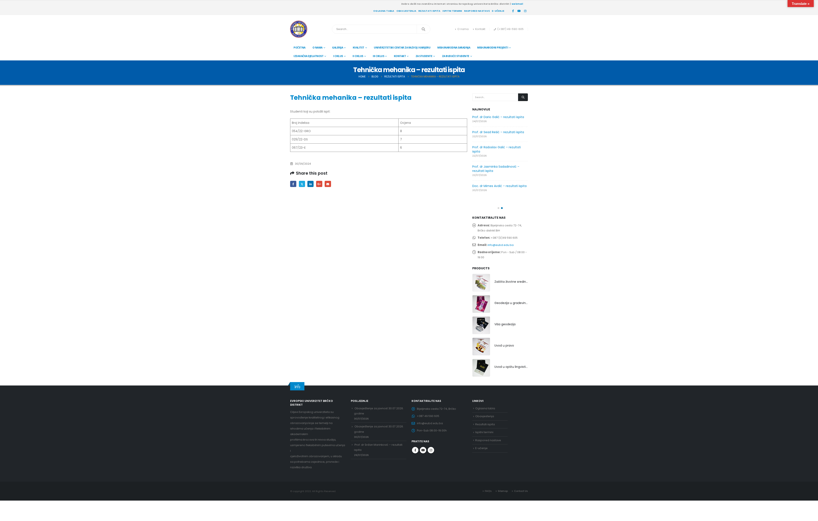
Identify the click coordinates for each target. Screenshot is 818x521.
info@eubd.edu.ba (501, 245)
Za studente (424, 56)
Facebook (293, 184)
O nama (463, 29)
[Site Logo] (298, 29)
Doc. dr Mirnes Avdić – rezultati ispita (499, 186)
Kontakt (480, 29)
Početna (299, 47)
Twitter (302, 184)
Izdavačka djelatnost (308, 56)
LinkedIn (310, 184)
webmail (517, 4)
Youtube (423, 450)
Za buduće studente (455, 56)
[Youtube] (519, 11)
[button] (498, 208)
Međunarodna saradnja (453, 47)
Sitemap (503, 491)
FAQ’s (488, 491)
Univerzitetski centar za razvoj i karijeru (402, 47)
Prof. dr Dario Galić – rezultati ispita (498, 117)
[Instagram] (525, 11)
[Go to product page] (481, 283)
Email (328, 184)
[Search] (423, 29)
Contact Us (521, 491)
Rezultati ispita (429, 11)
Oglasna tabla (383, 11)
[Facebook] (513, 11)
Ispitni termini (452, 11)
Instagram (431, 450)
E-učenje (498, 11)
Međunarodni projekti (492, 47)
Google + (319, 184)
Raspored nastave (477, 11)
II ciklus (358, 56)
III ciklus (378, 56)
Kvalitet (358, 47)
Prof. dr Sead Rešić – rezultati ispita (498, 132)
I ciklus (338, 56)
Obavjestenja (406, 11)
